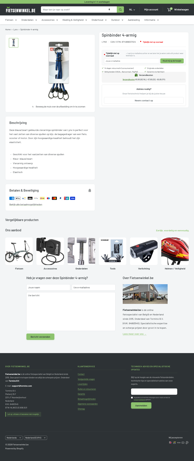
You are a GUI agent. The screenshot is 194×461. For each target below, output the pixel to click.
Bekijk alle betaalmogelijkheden (25, 204)
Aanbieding (134, 19)
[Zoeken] (120, 9)
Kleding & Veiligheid (73, 19)
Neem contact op (144, 100)
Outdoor (115, 19)
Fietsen (9, 19)
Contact (81, 374)
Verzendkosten (129, 79)
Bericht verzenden (40, 336)
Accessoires (48, 19)
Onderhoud (98, 19)
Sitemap (81, 409)
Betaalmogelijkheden (87, 399)
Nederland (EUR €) (33, 437)
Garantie (81, 394)
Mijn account (151, 9)
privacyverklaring (139, 399)
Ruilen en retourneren (87, 389)
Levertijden (82, 384)
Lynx (15, 29)
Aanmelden (141, 405)
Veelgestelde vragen (86, 379)
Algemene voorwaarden (88, 404)
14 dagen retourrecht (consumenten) (119, 68)
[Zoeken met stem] (109, 9)
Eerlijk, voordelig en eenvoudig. (172, 230)
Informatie (150, 19)
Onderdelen (27, 19)
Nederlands (12, 437)
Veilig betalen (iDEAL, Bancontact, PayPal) (121, 72)
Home (8, 29)
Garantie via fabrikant (155, 72)
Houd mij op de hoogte (172, 61)
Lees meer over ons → (134, 333)
